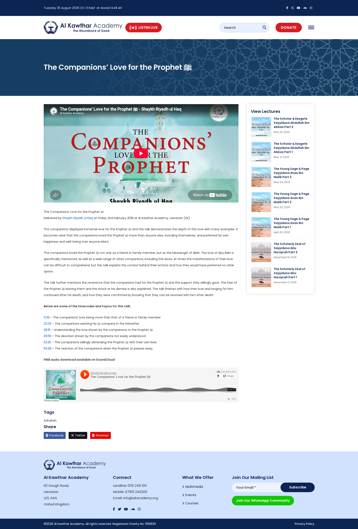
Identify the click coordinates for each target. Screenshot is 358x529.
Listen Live (148, 27)
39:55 (47, 336)
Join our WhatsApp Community (263, 500)
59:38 (47, 348)
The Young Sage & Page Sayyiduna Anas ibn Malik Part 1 (291, 223)
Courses (191, 503)
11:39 (47, 317)
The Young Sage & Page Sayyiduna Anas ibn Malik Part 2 (291, 198)
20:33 (47, 324)
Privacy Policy (304, 524)
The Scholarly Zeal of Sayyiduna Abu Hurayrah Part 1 (289, 273)
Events (190, 495)
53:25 (47, 342)
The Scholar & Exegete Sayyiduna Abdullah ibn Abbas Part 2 (291, 123)
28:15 (47, 330)
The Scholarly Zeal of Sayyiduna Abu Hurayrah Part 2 (289, 248)
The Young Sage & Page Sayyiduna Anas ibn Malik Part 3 (291, 173)
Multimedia (194, 486)
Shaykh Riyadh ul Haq (77, 218)
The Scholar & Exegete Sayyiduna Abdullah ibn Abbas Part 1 (291, 148)
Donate (288, 27)
